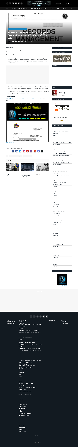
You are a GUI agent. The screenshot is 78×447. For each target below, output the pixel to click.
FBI (7, 156)
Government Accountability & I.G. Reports (60, 137)
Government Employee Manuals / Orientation (61, 140)
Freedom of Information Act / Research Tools (17, 29)
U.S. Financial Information (57, 146)
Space (54, 248)
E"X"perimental (56, 191)
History (53, 149)
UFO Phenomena (56, 237)
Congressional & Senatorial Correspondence (61, 131)
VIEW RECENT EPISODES (62, 285)
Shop (57, 8)
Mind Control (55, 228)
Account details (39, 438)
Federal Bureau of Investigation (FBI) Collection (61, 155)
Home (13, 8)
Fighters (55, 193)
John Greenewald (15, 41)
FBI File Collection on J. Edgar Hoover (12, 173)
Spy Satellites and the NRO (58, 177)
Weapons (55, 224)
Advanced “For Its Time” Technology (27, 365)
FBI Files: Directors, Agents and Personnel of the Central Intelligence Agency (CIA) (28, 174)
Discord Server (64, 323)
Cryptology (55, 168)
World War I (55, 264)
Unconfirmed (56, 204)
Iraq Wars (55, 259)
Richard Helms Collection (57, 164)
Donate (64, 8)
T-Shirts (37, 437)
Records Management (27, 156)
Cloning (54, 242)
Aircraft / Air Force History (57, 184)
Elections (54, 135)
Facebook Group (64, 321)
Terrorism (55, 217)
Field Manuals (55, 173)
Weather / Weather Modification (59, 251)
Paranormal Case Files (36, 8)
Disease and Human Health (58, 244)
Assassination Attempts (58, 220)
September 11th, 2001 (58, 222)
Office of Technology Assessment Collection (61, 162)
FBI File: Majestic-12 (41, 173)
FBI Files (20, 321)
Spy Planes (56, 200)
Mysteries (54, 226)
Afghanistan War (56, 255)
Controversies (55, 133)
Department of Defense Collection (59, 153)
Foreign (55, 195)
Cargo (55, 188)
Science (53, 240)
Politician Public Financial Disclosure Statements (62, 142)
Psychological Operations (57, 215)
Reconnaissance (57, 197)
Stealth (55, 202)
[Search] (71, 8)
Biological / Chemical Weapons (58, 206)
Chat (45, 8)
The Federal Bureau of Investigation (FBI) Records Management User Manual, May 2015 (24, 98)
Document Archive (11, 321)
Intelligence (54, 166)
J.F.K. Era (54, 157)
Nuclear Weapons (56, 213)
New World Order (56, 231)
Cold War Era (55, 257)
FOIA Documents (22, 8)
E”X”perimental (22, 372)
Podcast (52, 8)
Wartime (53, 253)
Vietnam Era (55, 262)
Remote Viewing (56, 235)
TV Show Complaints (56, 144)
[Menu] (7, 8)
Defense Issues (56, 208)
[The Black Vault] (39, 3)
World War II (55, 266)
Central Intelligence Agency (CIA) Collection (60, 151)
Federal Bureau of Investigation (15, 156)
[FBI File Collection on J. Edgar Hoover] (12, 167)
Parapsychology (56, 233)
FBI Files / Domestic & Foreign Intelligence (60, 171)
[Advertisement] (27, 75)
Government (54, 129)
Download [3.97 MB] (10, 142)
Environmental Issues (57, 246)
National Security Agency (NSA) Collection (60, 160)
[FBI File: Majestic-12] (42, 167)
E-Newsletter (59, 3)
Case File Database (11, 323)
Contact (68, 3)
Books (36, 435)
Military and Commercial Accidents (59, 211)
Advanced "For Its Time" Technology (59, 182)
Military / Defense (55, 180)
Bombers (55, 186)
